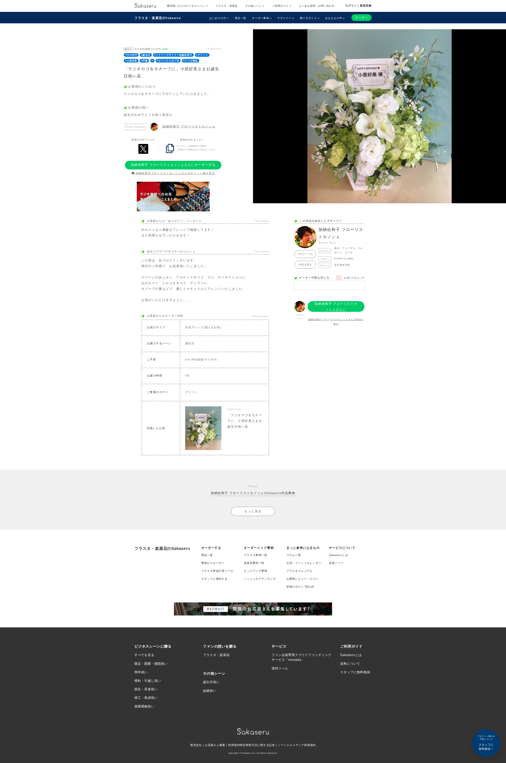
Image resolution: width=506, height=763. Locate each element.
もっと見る (253, 511)
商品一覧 (240, 18)
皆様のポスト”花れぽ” (300, 586)
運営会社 (196, 745)
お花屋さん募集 (215, 745)
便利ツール (280, 668)
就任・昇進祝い (146, 689)
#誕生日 (145, 55)
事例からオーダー (213, 562)
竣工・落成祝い (146, 697)
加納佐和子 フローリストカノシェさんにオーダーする (173, 164)
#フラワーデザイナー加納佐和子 (173, 55)
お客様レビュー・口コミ (302, 578)
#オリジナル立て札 (168, 60)
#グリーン (202, 55)
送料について (350, 663)
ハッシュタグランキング (260, 578)
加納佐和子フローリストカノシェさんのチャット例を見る (175, 173)
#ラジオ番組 (190, 60)
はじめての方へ (219, 18)
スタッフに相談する (214, 578)
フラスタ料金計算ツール (217, 570)
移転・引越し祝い (147, 680)
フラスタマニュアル (299, 570)
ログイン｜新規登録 (358, 5)
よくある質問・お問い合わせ (316, 5)
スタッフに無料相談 (355, 672)
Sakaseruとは (338, 555)
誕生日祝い (211, 682)
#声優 (144, 60)
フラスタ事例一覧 (255, 555)
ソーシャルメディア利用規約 (297, 745)
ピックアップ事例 (255, 570)
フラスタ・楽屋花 (226, 5)
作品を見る (305, 264)
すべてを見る (144, 655)
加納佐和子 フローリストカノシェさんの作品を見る (336, 321)
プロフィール (305, 254)
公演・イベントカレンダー (304, 562)
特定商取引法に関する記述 (257, 745)
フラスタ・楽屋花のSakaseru (157, 18)
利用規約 (234, 745)
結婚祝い (209, 690)
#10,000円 (131, 55)
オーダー (361, 17)
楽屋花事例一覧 (254, 562)
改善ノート (336, 562)
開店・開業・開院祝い (151, 663)
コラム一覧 (293, 555)
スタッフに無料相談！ (486, 742)
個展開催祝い (144, 706)
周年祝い (141, 672)
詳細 (165, 49)
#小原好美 (131, 60)
